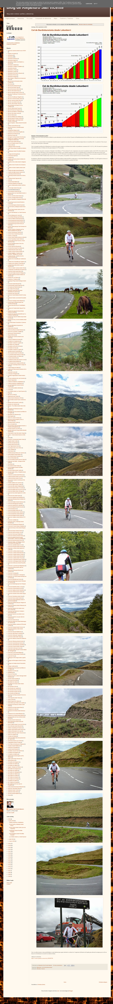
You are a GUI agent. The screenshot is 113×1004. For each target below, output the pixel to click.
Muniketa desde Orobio (13, 422)
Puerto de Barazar (12, 508)
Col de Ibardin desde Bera (14, 191)
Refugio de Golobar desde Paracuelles (16, 663)
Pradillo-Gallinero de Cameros (15, 482)
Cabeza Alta (10, 145)
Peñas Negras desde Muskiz (14, 454)
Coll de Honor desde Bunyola (14, 234)
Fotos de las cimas (12, 328)
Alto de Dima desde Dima (14, 85)
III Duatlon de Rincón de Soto (14, 346)
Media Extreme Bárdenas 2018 (15, 398)
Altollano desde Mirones (13, 125)
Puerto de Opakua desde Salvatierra (16, 590)
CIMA (9, 180)
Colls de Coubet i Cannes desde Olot (16, 268)
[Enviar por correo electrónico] (67, 965)
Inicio (65, 982)
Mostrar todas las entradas (85, 24)
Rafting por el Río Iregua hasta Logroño (17, 657)
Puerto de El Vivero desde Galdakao (16, 526)
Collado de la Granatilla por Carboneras (17, 258)
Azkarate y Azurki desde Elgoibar (15, 131)
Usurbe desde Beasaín (13, 749)
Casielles (10, 157)
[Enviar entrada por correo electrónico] (65, 965)
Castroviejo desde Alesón (13, 173)
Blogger (71, 990)
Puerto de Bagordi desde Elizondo (15, 507)
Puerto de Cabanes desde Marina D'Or (16, 517)
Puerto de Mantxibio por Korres (15, 579)
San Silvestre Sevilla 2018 (14, 691)
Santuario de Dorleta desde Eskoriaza (16, 710)
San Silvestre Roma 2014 (13, 689)
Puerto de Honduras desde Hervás (15, 535)
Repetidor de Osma (12, 670)
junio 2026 (11, 820)
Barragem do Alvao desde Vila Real (16, 137)
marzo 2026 (12, 841)
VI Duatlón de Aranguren (13, 762)
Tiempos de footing (12, 736)
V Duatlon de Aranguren (13, 752)
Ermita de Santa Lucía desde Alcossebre (17, 297)
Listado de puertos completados (15, 383)
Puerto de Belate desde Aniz (14, 510)
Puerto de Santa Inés (12, 619)
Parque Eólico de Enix (13, 444)
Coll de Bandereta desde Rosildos (15, 222)
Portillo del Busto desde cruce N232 (16, 476)
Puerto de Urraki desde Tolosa (15, 636)
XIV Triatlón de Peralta (13, 782)
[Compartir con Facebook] (72, 965)
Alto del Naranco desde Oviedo (15, 118)
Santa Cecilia (11, 699)
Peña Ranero (11, 451)
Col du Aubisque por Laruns (14, 215)
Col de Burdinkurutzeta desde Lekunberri (51, 30)
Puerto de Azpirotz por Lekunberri (15, 505)
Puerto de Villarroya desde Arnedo (15, 641)
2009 (9, 872)
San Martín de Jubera (12, 682)
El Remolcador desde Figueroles (15, 285)
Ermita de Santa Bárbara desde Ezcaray (17, 295)
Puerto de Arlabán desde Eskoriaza (16, 502)
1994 (9, 876)
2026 (9, 819)
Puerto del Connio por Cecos (14, 648)
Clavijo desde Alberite (13, 181)
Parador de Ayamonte (13, 442)
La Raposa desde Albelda (13, 361)
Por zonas (30, 18)
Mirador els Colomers (13, 404)
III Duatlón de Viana (12, 347)
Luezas (9, 389)
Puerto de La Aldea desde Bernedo (16, 552)
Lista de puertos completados (13, 43)
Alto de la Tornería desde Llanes (15, 98)
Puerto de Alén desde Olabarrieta (15, 486)
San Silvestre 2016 (12, 686)
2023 (9, 847)
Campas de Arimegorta (13, 154)
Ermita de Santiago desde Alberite (15, 300)
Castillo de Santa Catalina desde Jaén (16, 167)
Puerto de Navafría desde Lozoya (15, 586)
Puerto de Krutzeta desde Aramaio (15, 546)
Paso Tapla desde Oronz (13, 446)
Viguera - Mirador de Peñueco (14, 767)
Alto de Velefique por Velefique (15, 116)
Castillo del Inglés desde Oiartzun (15, 172)
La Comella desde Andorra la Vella (16, 354)
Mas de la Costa (11, 394)
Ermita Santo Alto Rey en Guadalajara (16, 305)
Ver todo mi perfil (10, 812)
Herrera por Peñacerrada (13, 333)
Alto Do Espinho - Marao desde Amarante (17, 122)
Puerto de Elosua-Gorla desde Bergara (16, 527)
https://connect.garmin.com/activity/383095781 (42, 958)
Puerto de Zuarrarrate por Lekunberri (16, 644)
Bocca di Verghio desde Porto (14, 143)
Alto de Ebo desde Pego (13, 87)
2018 (9, 857)
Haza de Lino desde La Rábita (15, 331)
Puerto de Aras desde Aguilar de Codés (17, 492)
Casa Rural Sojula (12, 155)
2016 (9, 861)
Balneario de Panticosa (13, 133)
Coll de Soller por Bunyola (14, 246)
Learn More (89, 3)
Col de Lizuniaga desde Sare (14, 197)
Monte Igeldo (11, 416)
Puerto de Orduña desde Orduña (15, 591)
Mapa (55, 18)
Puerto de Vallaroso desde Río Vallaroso (17, 638)
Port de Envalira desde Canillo (15, 470)
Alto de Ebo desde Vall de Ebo (14, 89)
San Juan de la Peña (12, 680)
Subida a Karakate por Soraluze (15, 727)
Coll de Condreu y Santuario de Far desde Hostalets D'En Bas (16, 230)
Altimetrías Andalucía (12, 58)
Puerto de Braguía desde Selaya (15, 515)
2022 (9, 849)
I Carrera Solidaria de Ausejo (14, 339)
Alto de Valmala (11, 115)
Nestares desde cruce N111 (14, 428)
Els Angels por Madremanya (14, 287)
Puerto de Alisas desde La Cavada (15, 487)
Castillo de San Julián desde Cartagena (17, 161)
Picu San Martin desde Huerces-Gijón (16, 459)
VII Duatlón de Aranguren (13, 768)
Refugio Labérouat (12, 666)
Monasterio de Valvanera (13, 414)
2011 (9, 870)
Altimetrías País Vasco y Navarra (15, 73)
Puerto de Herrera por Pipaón (14, 534)
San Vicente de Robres (13, 693)
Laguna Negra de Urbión (13, 367)
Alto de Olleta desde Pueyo (14, 108)
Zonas (9, 795)
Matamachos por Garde (13, 396)
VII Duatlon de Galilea (13, 770)
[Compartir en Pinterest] (74, 965)
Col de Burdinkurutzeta (47, 967)
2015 (9, 862)
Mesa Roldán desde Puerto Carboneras (17, 399)
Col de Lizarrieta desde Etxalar (15, 195)
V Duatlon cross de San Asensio (15, 750)
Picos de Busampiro (12, 457)
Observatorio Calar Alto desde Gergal (16, 433)
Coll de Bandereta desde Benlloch (15, 220)
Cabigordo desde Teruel (13, 146)
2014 (9, 864)
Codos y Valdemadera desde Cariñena (16, 185)
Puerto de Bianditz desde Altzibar (15, 513)
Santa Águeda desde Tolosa (14, 697)
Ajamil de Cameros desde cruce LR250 (17, 50)
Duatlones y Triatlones (66, 18)
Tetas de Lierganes (12, 734)
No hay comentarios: (58, 965)
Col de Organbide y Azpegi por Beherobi (17, 199)
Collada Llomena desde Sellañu (15, 251)
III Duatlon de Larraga (13, 344)
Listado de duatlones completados (15, 381)
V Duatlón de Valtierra (13, 754)
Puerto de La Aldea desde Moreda (15, 556)
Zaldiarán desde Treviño (13, 790)
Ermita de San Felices (13, 293)
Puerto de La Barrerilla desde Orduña (16, 559)
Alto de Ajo (10, 84)
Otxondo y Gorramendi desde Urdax (16, 439)
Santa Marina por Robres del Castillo (16, 702)
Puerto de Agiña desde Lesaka (15, 484)
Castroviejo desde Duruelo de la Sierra (16, 175)
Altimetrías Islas (11, 68)
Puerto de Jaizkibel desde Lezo (15, 544)
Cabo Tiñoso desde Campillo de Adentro (17, 148)
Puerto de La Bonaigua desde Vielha (16, 561)
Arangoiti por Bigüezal (13, 130)
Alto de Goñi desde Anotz (13, 90)
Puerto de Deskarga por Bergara (15, 524)
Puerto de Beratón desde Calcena (15, 512)
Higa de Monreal (11, 335)
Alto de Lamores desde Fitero (14, 100)
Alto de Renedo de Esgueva (14, 109)
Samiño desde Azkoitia (13, 678)
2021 (9, 851)
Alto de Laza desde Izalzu (14, 102)
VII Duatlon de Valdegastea (14, 772)
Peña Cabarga (11, 449)
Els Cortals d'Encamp (13, 288)
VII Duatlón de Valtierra (13, 773)
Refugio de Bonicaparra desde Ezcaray (17, 660)
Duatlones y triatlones (11, 44)
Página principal (10, 18)
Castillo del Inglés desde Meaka (15, 170)
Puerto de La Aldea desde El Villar (15, 554)
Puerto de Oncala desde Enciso (15, 588)
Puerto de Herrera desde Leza (15, 532)
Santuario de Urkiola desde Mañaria (16, 715)
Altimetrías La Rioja (12, 69)
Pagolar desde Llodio (13, 441)
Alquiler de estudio (12, 53)
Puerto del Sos (11, 656)
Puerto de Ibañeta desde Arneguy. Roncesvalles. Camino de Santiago (16, 538)
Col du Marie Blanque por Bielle (15, 217)
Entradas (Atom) (41, 984)
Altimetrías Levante (12, 71)
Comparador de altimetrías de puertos (16, 269)
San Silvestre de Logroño (13, 688)
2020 (9, 853)
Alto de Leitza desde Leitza (14, 103)
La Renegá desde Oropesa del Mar (16, 363)
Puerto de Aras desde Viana (14, 495)
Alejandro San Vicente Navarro (16, 809)
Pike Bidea (10, 464)
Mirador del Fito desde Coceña (15, 402)
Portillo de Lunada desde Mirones (15, 474)
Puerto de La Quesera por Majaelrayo (16, 565)
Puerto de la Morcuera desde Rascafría (16, 562)
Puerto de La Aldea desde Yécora (15, 557)
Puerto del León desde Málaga (15, 652)
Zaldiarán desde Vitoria (13, 791)
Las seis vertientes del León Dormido (16, 378)
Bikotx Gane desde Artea (13, 141)
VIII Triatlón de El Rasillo (13, 778)
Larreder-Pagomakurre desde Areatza (16, 375)
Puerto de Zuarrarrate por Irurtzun (15, 643)
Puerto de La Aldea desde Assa (15, 551)
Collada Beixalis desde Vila (14, 249)
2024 (9, 845)
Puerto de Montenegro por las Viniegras (17, 583)
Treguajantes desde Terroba (14, 742)
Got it (95, 3)
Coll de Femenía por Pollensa (14, 232)
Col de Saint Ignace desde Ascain (15, 205)
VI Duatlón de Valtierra (13, 765)
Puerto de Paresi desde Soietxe (15, 598)
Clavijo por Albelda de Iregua (14, 183)
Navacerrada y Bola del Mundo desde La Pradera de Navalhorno (17, 426)
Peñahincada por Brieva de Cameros (16, 452)
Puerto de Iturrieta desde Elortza (15, 540)
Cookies (8, 884)
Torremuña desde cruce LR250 (15, 740)
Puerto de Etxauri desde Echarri (15, 530)
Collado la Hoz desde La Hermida (15, 263)
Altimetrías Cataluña (12, 64)
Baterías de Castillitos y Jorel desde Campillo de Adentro (16, 139)
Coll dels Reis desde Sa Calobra (15, 248)
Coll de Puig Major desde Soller (15, 239)
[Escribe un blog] (69, 965)
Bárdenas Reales (12, 135)
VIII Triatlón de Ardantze (13, 777)
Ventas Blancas (11, 760)
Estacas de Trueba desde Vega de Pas (16, 308)
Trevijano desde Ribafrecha (14, 745)
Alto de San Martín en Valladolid (15, 111)
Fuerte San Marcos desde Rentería (16, 329)
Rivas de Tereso (11, 674)
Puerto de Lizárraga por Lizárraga (15, 574)
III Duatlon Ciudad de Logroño (14, 342)
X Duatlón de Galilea (12, 780)
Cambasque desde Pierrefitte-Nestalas (16, 151)
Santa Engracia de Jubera (14, 701)
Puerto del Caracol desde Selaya (15, 646)
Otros (77, 18)
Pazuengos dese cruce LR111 (14, 447)
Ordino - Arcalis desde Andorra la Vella (16, 434)
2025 (9, 843)
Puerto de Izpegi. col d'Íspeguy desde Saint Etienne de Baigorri (16, 542)
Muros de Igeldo (11, 424)
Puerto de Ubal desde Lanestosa (15, 633)
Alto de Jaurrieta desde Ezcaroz (15, 92)
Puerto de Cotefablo (12, 519)
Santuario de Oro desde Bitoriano (15, 713)
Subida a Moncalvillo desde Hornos (16, 729)
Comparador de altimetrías (43, 18)
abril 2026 (11, 839)
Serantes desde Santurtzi (13, 719)
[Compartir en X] (70, 965)
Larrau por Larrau (12, 372)
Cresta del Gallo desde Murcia (15, 271)
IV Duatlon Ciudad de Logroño (15, 349)
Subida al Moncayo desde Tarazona (16, 732)
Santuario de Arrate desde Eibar (15, 707)
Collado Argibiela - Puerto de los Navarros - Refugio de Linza (15, 254)
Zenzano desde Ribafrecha (14, 793)
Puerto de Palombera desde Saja (15, 596)
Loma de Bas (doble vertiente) (14, 387)
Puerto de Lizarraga (12, 573)
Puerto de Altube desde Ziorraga (15, 491)
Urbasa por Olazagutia (13, 747)
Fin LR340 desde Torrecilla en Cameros (17, 322)
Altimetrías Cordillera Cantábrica (15, 66)
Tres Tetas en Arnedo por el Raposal (16, 744)
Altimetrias (10, 55)
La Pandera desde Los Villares (15, 356)
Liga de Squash (11, 380)
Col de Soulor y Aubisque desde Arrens (16, 206)
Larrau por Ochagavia (13, 373)
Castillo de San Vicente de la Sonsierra (16, 164)
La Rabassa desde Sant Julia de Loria (16, 359)
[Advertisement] (69, 976)
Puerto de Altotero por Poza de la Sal (16, 489)
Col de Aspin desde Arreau (14, 188)
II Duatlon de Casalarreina (14, 341)
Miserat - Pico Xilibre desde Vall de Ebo (16, 405)
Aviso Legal (9, 882)
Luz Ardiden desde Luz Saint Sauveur (16, 391)
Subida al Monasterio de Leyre (15, 731)
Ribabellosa (10, 672)
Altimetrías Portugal (12, 76)
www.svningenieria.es (19, 37)
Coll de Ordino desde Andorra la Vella (16, 237)
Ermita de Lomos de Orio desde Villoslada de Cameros (15, 291)
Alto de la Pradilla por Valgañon (15, 97)
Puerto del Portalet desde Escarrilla (16, 654)
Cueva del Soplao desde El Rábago (16, 273)
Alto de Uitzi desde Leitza (13, 113)
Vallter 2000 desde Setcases (14, 758)
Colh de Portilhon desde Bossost (15, 218)
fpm (58, 990)
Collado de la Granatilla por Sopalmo (16, 261)
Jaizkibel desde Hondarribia (14, 351)
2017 (9, 859)
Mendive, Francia (41, 968)
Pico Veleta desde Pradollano (14, 456)
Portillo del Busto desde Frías (14, 478)
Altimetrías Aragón (12, 60)
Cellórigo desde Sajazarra (14, 178)
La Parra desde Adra (12, 358)
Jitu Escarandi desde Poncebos (15, 352)
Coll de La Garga (12, 235)
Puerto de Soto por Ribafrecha (14, 631)
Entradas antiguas (103, 982)
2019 (9, 855)
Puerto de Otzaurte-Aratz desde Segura (17, 593)
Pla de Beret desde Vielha (14, 465)
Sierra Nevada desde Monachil (15, 726)
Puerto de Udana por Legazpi (14, 635)
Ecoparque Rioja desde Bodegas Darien (17, 280)
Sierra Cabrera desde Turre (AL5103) (16, 724)
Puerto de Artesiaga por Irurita (14, 503)
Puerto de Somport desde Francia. (15, 627)
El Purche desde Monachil (14, 283)
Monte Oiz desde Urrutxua (14, 417)
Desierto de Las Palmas (13, 277)
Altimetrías (20, 18)
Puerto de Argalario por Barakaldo (15, 497)
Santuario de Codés (12, 709)
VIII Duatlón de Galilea (13, 775)
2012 (9, 868)
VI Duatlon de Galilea (13, 763)
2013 (9, 866)
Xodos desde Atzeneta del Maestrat (16, 786)
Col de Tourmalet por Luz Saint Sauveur (17, 212)
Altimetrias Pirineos (12, 74)
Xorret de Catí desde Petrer (14, 788)
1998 (9, 874)
